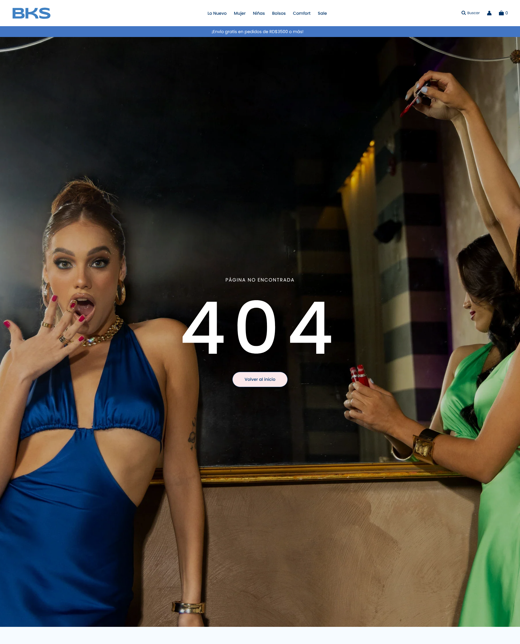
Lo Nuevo (217, 13)
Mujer (240, 13)
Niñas (259, 13)
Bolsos (279, 13)
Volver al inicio (260, 379)
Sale (322, 13)
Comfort (302, 13)
